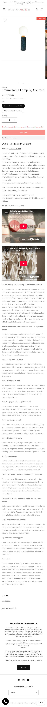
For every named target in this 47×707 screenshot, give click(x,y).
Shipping (11, 98)
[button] (4, 9)
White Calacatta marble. (13, 111)
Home (23, 667)
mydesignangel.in (20, 703)
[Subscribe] (36, 692)
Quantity (4, 116)
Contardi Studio (15, 148)
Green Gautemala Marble (13, 106)
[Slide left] (18, 83)
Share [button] (6, 595)
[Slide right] (28, 83)
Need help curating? (9, 608)
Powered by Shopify (31, 703)
